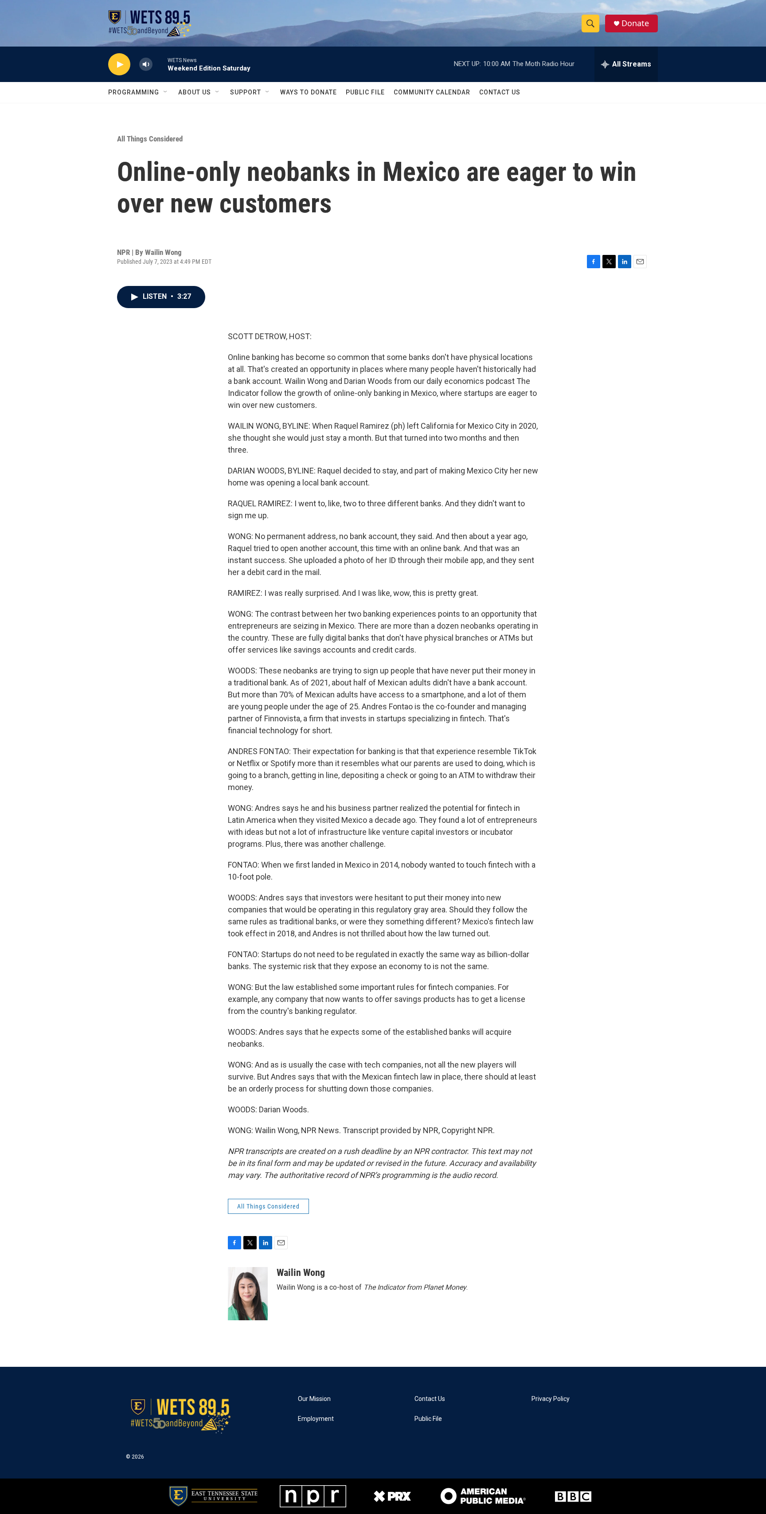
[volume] (145, 64)
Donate (635, 23)
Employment (316, 1419)
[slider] (160, 64)
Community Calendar (432, 92)
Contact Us (499, 92)
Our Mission (314, 1399)
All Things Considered (150, 138)
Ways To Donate (308, 92)
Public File (365, 92)
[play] (119, 64)
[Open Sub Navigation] (165, 92)
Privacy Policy (551, 1399)
